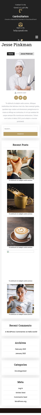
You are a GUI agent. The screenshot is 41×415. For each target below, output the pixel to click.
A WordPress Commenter (15, 332)
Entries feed (20, 393)
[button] (33, 37)
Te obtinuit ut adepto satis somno (20, 180)
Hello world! (32, 332)
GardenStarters (20, 16)
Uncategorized (20, 371)
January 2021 (20, 353)
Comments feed (20, 397)
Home (10, 54)
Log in (20, 388)
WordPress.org (20, 401)
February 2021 (20, 349)
